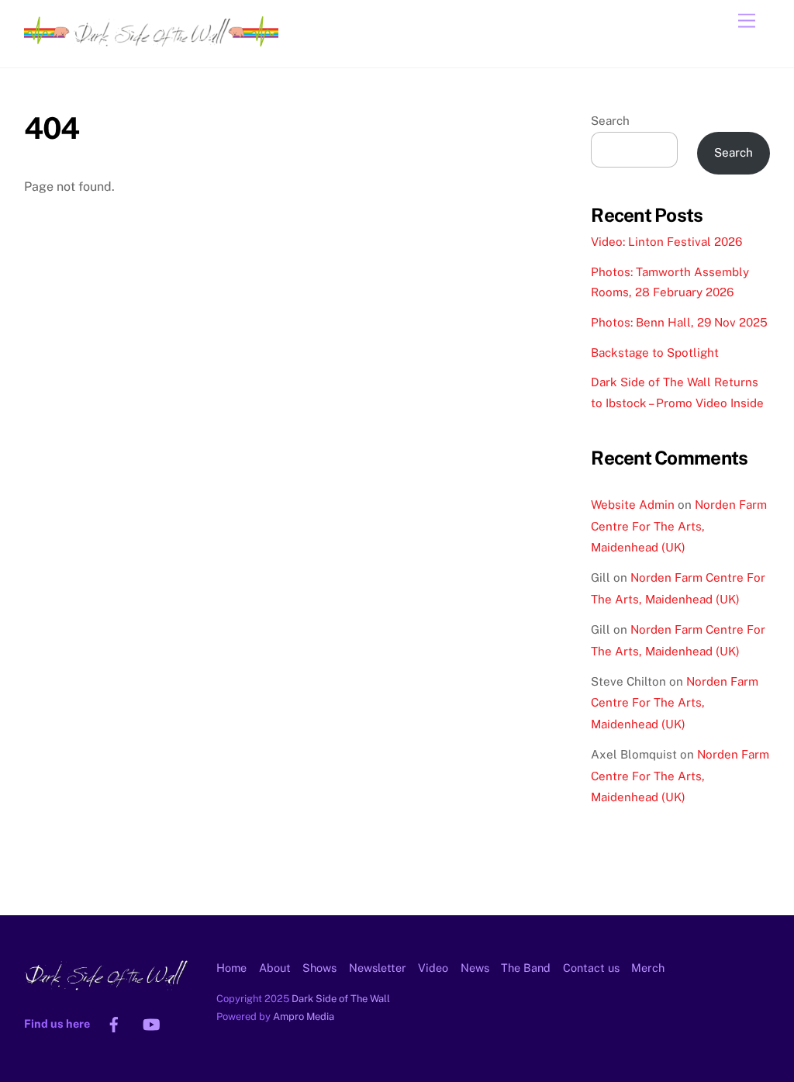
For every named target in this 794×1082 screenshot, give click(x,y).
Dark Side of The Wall (341, 998)
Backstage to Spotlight (655, 352)
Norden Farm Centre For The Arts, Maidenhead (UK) (679, 526)
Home (231, 967)
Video (433, 967)
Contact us (591, 967)
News (475, 967)
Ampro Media (303, 1016)
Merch (648, 967)
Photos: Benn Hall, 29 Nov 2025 (679, 322)
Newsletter (377, 967)
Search (610, 120)
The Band (526, 967)
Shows (319, 967)
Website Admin (633, 504)
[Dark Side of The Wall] (151, 39)
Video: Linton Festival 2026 (666, 241)
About (275, 967)
